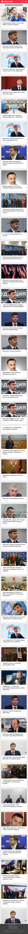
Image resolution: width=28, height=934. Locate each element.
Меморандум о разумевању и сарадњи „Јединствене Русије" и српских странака (13, 902)
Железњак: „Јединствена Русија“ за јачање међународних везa (13, 139)
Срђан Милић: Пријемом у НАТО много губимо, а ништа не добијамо (14, 828)
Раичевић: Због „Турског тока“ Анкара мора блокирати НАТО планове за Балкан (14, 521)
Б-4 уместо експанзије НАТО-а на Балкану (12, 234)
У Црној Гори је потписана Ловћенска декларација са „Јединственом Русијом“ (13, 782)
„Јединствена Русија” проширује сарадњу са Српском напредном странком (12, 852)
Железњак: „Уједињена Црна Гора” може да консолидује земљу (13, 396)
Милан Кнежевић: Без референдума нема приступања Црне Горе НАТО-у (13, 734)
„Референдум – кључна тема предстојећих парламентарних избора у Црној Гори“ (14, 688)
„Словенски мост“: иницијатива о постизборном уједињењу (12, 428)
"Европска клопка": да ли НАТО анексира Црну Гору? (12, 664)
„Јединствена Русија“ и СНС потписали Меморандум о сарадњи (13, 805)
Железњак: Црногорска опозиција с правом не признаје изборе (13, 328)
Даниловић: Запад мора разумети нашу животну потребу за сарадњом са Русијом (14, 452)
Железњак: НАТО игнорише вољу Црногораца (12, 711)
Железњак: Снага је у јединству (12, 351)
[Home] (2, 2)
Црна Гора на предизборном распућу (13, 498)
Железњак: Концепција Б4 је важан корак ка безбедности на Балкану (13, 258)
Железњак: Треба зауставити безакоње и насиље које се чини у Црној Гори (14, 70)
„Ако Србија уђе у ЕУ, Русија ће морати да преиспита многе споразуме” (14, 641)
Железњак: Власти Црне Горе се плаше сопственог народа (14, 93)
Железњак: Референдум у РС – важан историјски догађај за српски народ (13, 419)
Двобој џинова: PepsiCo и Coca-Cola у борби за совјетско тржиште (13, 23)
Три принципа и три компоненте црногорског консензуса (12, 373)
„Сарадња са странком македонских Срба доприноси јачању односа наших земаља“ (13, 211)
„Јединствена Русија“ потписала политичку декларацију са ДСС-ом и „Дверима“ (13, 569)
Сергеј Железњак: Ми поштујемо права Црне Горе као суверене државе (14, 758)
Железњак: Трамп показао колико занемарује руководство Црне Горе (13, 47)
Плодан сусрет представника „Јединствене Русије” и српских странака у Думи (12, 877)
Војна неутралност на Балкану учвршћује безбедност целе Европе (12, 187)
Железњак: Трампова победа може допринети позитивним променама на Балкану (13, 282)
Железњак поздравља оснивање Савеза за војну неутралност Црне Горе (14, 545)
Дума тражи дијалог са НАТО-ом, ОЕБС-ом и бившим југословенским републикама (13, 594)
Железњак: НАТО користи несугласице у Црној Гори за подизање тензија (14, 617)
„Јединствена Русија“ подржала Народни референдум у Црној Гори (13, 116)
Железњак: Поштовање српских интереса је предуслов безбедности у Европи (13, 163)
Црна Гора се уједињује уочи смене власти (13, 476)
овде (15, 927)
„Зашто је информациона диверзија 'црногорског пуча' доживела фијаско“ (14, 305)
